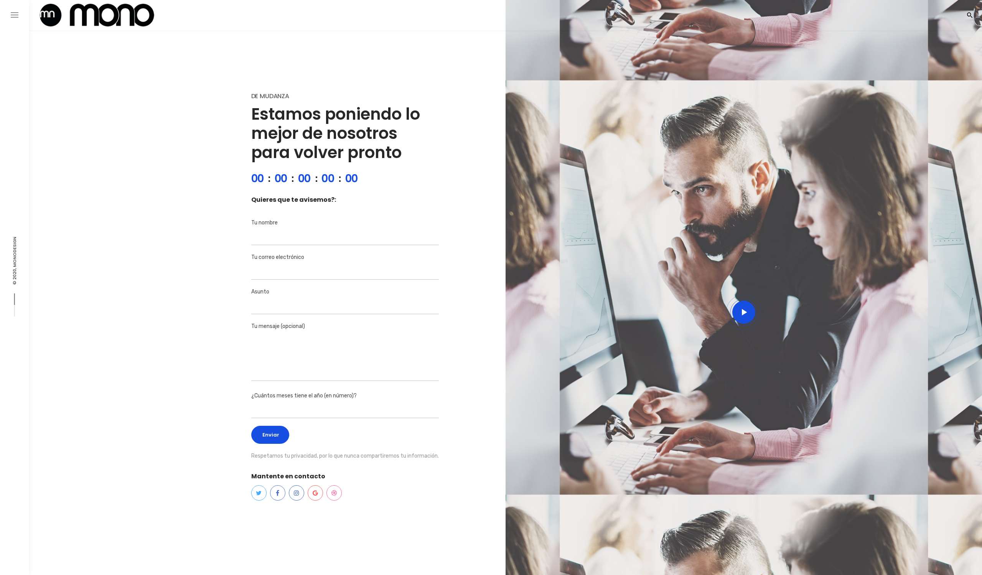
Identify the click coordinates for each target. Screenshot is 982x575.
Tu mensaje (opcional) (278, 326)
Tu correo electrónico (277, 257)
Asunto (260, 291)
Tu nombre (264, 222)
